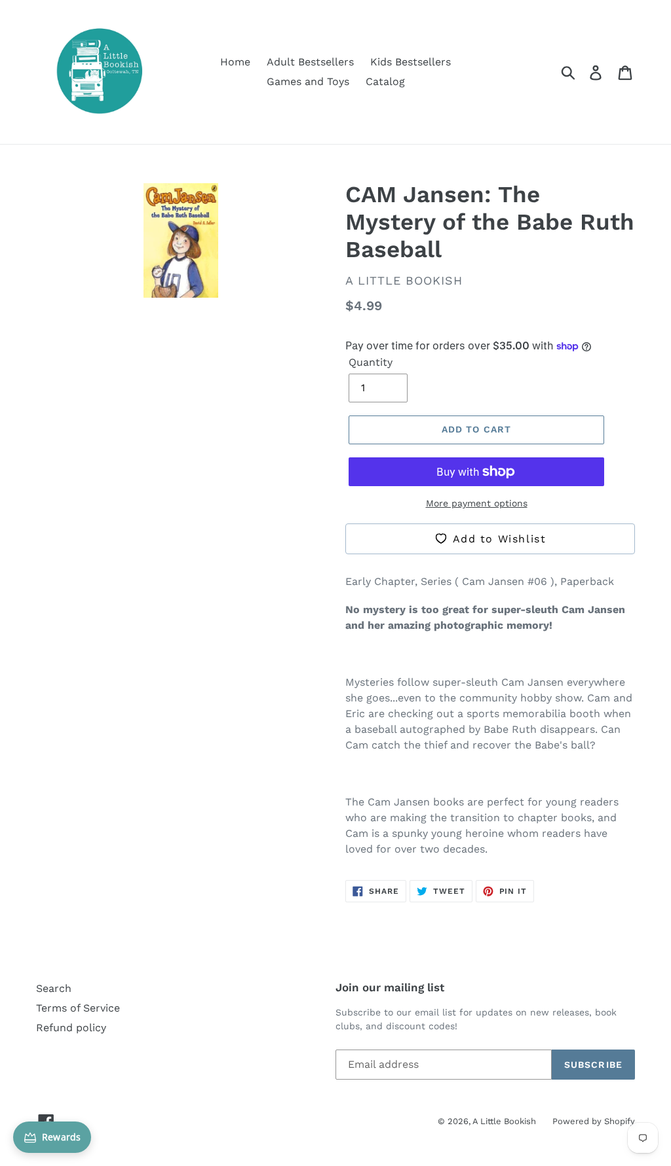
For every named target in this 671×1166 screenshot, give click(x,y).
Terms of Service (78, 1008)
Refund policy (71, 1027)
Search (53, 988)
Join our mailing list (390, 987)
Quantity (371, 362)
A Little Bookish (504, 1121)
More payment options (476, 503)
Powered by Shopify (593, 1121)
